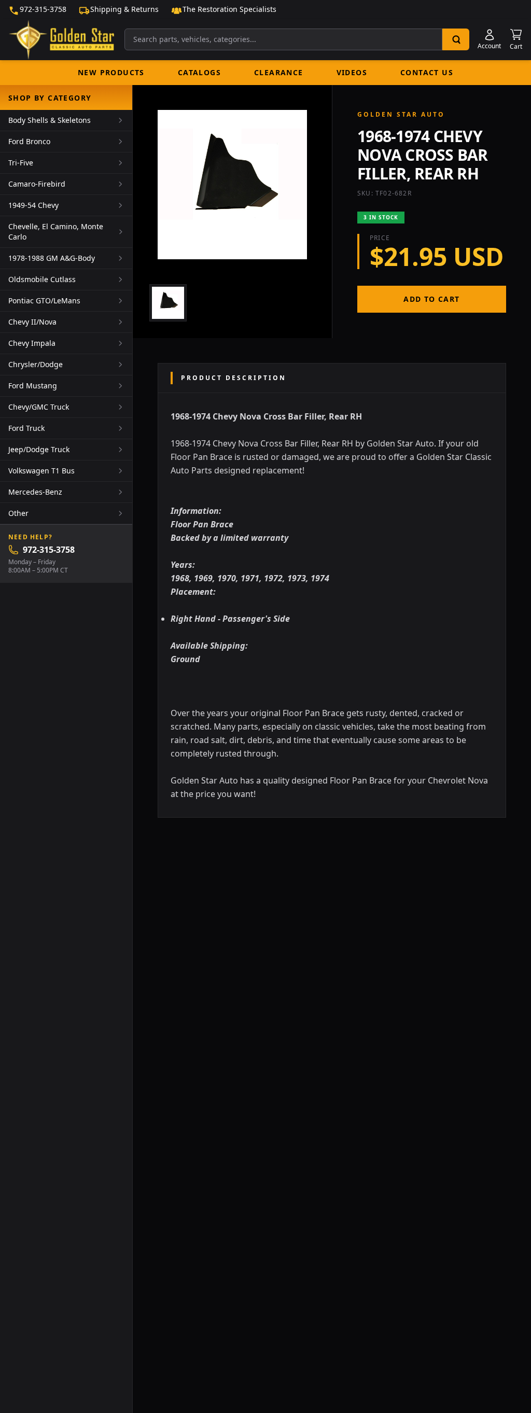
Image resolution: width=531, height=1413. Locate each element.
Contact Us (426, 72)
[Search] (455, 39)
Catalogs (199, 72)
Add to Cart (431, 299)
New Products (111, 72)
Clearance (278, 72)
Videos (352, 72)
